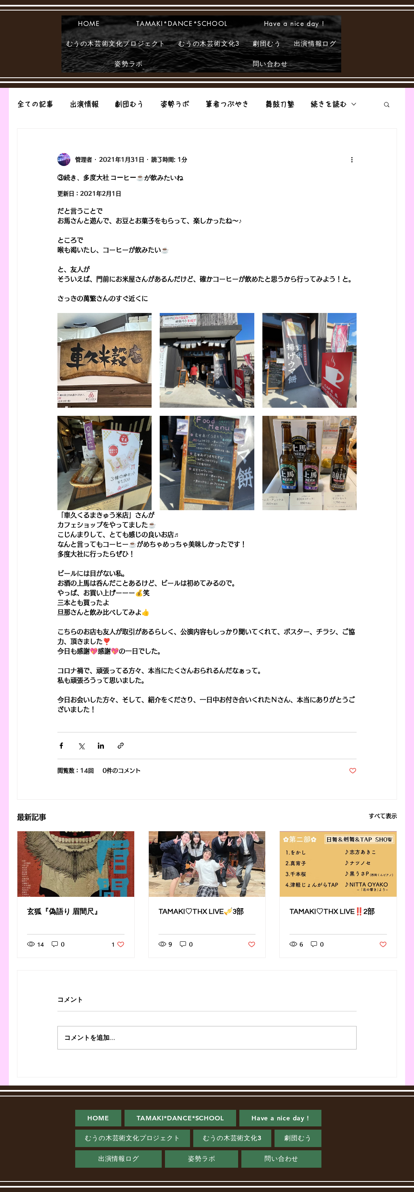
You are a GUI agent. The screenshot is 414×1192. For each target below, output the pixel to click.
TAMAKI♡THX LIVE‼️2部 (332, 911)
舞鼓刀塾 (279, 104)
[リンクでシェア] (121, 745)
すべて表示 (383, 816)
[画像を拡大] (104, 360)
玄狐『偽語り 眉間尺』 (64, 911)
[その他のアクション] (352, 159)
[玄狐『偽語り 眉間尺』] (75, 864)
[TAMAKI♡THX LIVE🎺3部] (207, 864)
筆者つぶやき (227, 104)
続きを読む (328, 104)
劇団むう (129, 104)
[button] (387, 104)
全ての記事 (35, 104)
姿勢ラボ (174, 104)
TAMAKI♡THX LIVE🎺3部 (201, 911)
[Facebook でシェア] (61, 745)
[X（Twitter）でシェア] (81, 745)
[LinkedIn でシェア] (101, 745)
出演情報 (84, 104)
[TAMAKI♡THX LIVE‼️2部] (338, 864)
